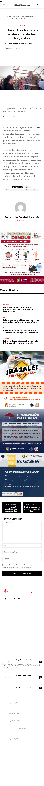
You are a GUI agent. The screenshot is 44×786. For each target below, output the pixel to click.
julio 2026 (8, 759)
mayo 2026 (8, 766)
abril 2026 (8, 770)
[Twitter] (16, 55)
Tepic (35, 190)
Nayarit (15, 17)
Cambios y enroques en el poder (16, 717)
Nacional (5, 304)
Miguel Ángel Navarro (15, 190)
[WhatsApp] (27, 55)
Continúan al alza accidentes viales (17, 699)
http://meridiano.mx (22, 221)
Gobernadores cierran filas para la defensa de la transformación (20, 342)
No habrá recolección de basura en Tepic (12, 509)
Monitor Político (9, 729)
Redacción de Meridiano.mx (20, 44)
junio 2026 (8, 762)
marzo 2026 (9, 773)
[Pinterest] (21, 55)
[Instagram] (10, 598)
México (28, 187)
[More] (33, 55)
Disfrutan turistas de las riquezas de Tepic (32, 509)
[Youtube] (19, 598)
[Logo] (22, 591)
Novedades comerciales (13, 725)
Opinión (5, 338)
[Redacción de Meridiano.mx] (22, 207)
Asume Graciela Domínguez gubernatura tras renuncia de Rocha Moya (18, 309)
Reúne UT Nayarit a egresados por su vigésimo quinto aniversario (19, 708)
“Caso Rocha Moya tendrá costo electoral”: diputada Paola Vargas (21, 734)
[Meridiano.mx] (22, 5)
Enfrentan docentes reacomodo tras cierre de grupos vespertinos (20, 331)
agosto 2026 (9, 755)
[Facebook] (10, 55)
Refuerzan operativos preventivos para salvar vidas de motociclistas (20, 321)
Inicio (8, 17)
